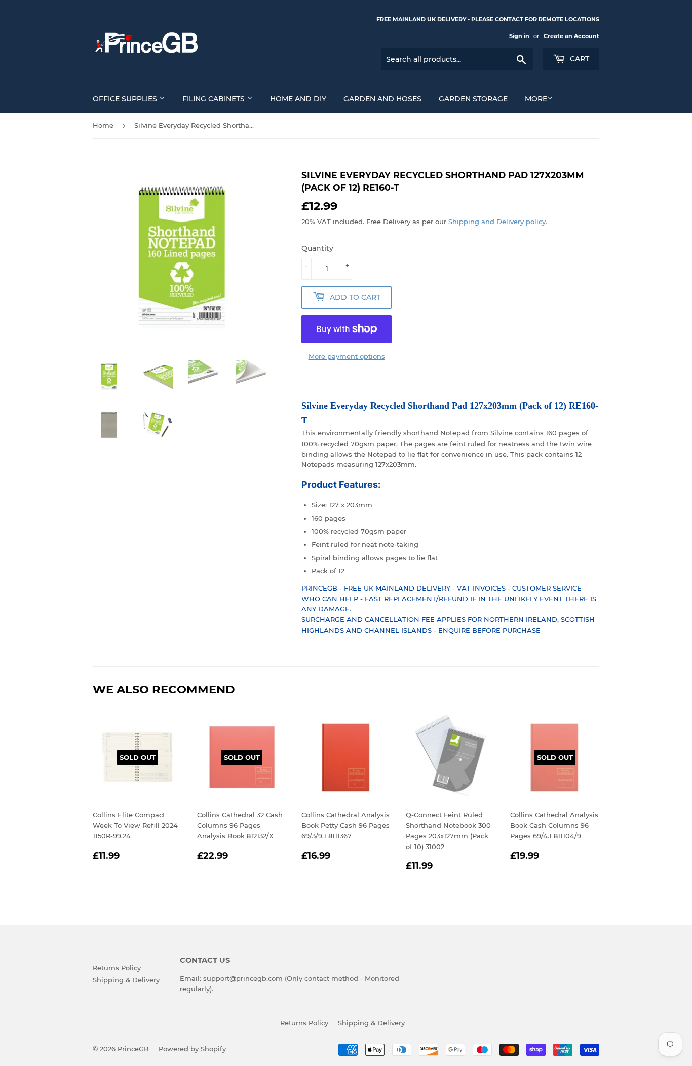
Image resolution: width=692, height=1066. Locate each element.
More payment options (347, 356)
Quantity (317, 248)
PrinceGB (133, 1049)
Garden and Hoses (382, 98)
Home (103, 125)
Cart (578, 58)
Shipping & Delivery (126, 980)
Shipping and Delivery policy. (497, 221)
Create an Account (571, 36)
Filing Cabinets (214, 98)
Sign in (519, 36)
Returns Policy (117, 968)
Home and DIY (298, 98)
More (536, 98)
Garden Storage (473, 98)
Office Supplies (126, 98)
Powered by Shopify (192, 1049)
